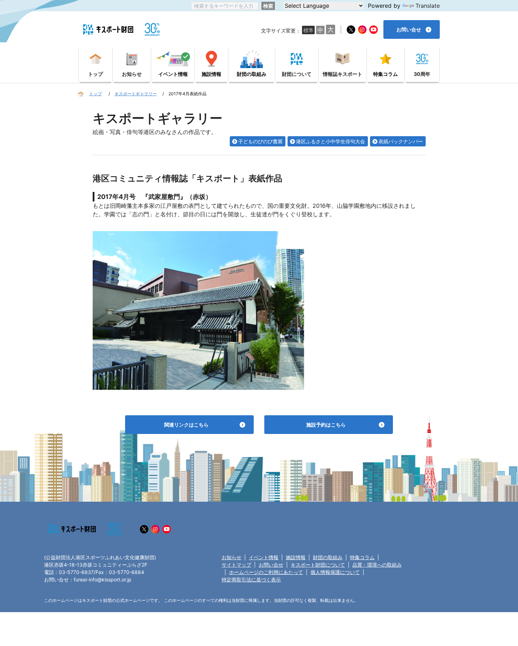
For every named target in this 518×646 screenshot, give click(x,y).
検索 (268, 6)
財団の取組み (328, 557)
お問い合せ (271, 565)
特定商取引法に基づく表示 (251, 579)
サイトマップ (236, 565)
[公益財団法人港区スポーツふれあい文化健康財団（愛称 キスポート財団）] (108, 29)
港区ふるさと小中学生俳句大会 (330, 141)
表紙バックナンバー (400, 141)
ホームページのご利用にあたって (266, 572)
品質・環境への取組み (377, 565)
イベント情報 (263, 557)
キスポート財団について (318, 565)
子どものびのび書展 (260, 141)
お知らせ (231, 557)
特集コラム (362, 557)
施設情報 (296, 557)
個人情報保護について (335, 572)
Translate (427, 5)
